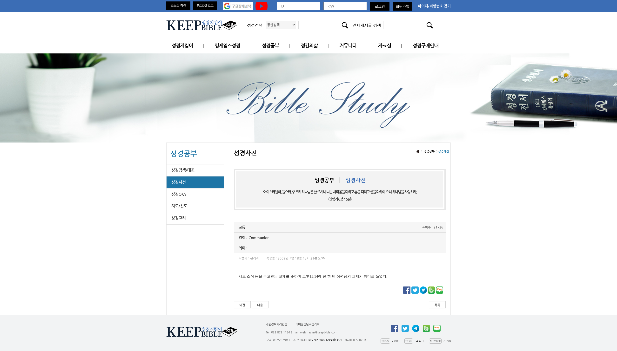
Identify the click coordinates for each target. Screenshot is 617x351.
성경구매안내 (425, 45)
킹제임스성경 (227, 45)
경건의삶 (309, 45)
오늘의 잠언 (178, 5)
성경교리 (178, 218)
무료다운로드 (205, 5)
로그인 (380, 6)
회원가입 (402, 6)
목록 (437, 305)
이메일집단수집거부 (307, 324)
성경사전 (178, 182)
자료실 (384, 45)
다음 (260, 305)
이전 (242, 305)
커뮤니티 (347, 45)
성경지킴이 (182, 45)
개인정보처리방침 (276, 324)
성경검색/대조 (182, 170)
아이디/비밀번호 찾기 (434, 6)
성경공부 (270, 45)
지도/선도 (179, 206)
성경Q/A (178, 194)
